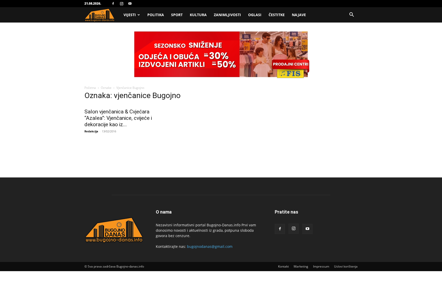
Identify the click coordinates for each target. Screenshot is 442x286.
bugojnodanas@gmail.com (210, 246)
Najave (299, 14)
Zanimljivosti (227, 14)
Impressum (321, 266)
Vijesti (130, 14)
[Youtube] (130, 3)
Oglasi (254, 14)
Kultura (198, 14)
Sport (177, 14)
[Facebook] (113, 3)
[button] (351, 15)
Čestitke (277, 14)
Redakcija (91, 131)
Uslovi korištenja (346, 266)
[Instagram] (121, 3)
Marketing (301, 266)
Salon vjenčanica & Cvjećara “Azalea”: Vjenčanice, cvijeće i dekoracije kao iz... (118, 118)
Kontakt (283, 266)
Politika (155, 14)
